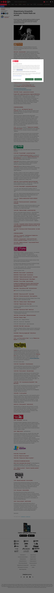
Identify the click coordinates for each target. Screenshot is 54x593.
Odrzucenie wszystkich (29, 79)
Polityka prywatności (20, 69)
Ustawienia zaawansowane (17, 79)
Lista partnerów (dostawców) (17, 75)
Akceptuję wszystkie (38, 79)
